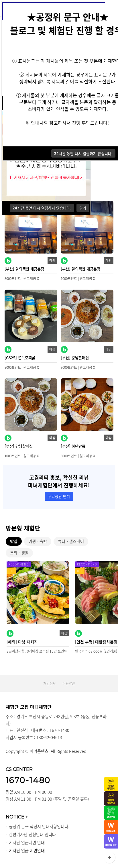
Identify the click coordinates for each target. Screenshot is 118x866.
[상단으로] (109, 857)
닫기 (82, 208)
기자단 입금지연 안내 (27, 842)
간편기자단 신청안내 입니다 (32, 834)
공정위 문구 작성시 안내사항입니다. (39, 826)
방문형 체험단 (23, 528)
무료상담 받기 (59, 496)
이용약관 (68, 683)
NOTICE (17, 817)
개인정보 (49, 683)
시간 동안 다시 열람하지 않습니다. (42, 208)
